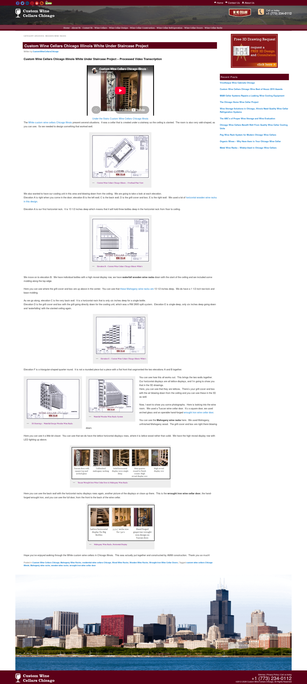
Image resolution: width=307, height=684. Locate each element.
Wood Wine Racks (120, 562)
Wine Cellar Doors (193, 28)
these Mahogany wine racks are (137, 288)
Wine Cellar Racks (213, 28)
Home (66, 28)
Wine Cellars (100, 28)
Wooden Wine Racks (139, 562)
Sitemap (261, 674)
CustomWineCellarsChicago (46, 51)
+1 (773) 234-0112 (279, 13)
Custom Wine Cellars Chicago (45, 562)
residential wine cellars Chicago (96, 562)
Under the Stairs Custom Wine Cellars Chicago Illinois (120, 118)
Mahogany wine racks (40, 565)
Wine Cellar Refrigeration (169, 28)
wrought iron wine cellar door (198, 412)
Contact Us (87, 28)
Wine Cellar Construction (142, 28)
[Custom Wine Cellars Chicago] (35, 16)
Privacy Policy (273, 674)
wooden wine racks (60, 565)
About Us (76, 28)
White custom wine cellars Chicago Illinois (50, 122)
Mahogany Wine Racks (70, 562)
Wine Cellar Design (118, 28)
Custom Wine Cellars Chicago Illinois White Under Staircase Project (86, 45)
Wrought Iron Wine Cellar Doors (163, 562)
